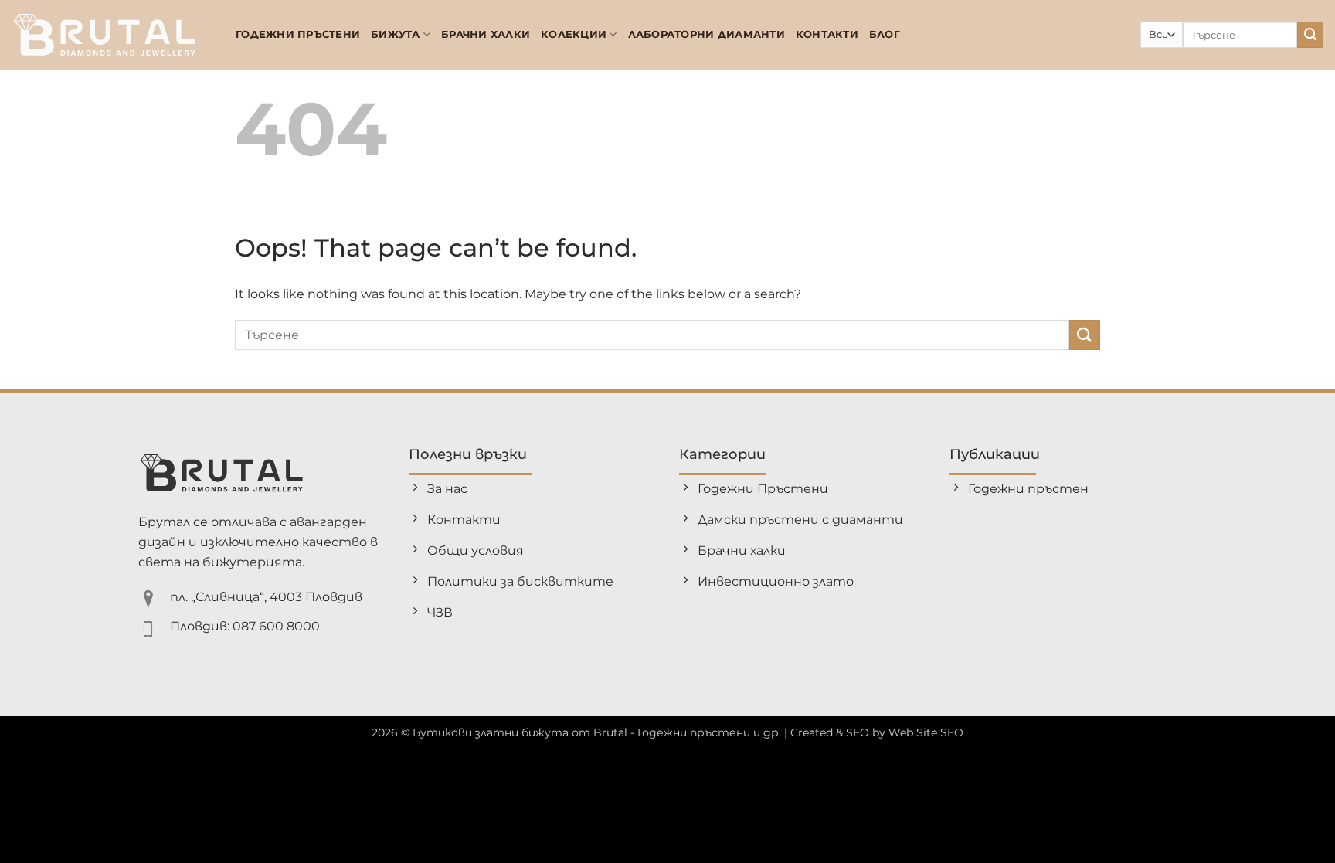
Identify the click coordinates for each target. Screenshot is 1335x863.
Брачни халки (485, 34)
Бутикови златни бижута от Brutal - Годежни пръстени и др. (597, 732)
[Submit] (1310, 35)
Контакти (827, 34)
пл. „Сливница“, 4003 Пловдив (266, 596)
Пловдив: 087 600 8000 (245, 626)
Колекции (573, 34)
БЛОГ (884, 34)
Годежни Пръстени (298, 34)
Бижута (395, 34)
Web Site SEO (925, 732)
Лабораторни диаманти (706, 34)
